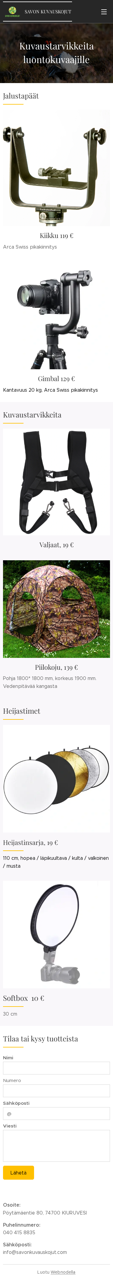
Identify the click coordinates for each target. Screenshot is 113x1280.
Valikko (104, 11)
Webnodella (63, 1272)
